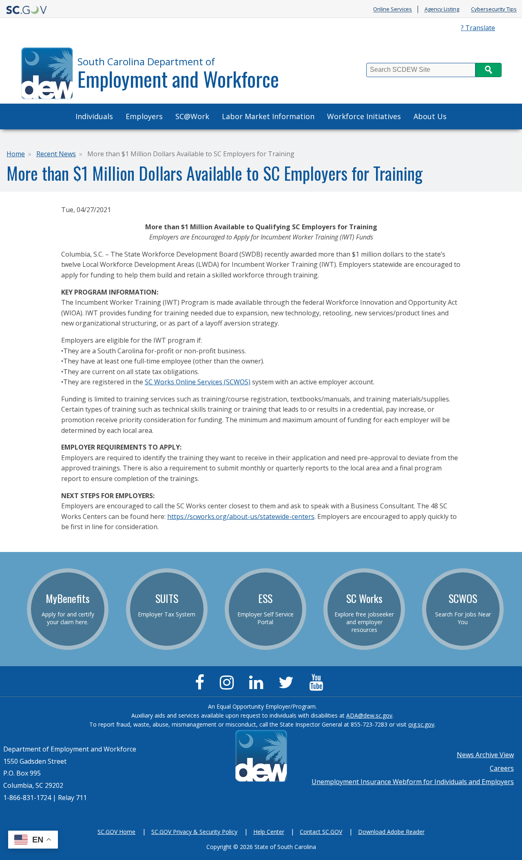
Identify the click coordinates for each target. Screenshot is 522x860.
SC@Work (192, 116)
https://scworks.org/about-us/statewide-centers (240, 516)
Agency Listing (442, 9)
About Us (430, 116)
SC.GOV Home (116, 832)
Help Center (268, 832)
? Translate (478, 27)
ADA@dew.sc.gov (369, 715)
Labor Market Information (268, 116)
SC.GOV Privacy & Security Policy (194, 832)
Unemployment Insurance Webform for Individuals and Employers (413, 781)
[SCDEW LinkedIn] (258, 685)
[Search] (489, 70)
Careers (502, 768)
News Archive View (485, 754)
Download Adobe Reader (391, 832)
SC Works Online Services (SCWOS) (197, 381)
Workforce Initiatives (364, 116)
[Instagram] (229, 685)
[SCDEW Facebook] (201, 685)
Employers (144, 116)
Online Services (392, 9)
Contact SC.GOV (321, 832)
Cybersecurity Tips (494, 9)
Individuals (94, 116)
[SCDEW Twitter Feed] (288, 685)
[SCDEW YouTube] (318, 685)
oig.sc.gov (421, 724)
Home (16, 153)
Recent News (56, 153)
